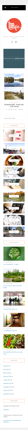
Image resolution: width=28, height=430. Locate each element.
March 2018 (6, 373)
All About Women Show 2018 (10, 309)
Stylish (14, 220)
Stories (14, 208)
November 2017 (7, 387)
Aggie (21, 109)
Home (14, 172)
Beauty (14, 135)
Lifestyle (14, 184)
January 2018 (6, 380)
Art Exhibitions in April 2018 (10, 330)
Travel (16, 102)
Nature (11, 102)
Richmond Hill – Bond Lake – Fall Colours (14, 105)
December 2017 (7, 383)
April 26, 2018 (9, 283)
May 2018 (5, 366)
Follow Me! (6, 409)
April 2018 (6, 369)
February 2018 (7, 376)
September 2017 (7, 394)
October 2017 (6, 390)
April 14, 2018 (9, 307)
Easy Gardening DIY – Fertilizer (11, 264)
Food (14, 160)
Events (14, 148)
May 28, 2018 (9, 262)
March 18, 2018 (9, 349)
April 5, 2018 (9, 328)
